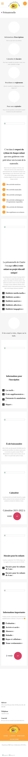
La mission (12, 735)
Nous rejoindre (14, 739)
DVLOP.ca (23, 745)
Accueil (5, 735)
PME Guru (10, 745)
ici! (17, 516)
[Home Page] (14, 729)
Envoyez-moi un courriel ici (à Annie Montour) (12, 720)
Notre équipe (21, 735)
